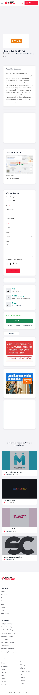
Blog (2, 604)
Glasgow (22, 668)
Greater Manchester (28, 54)
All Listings (4, 595)
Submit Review (13, 271)
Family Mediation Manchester (14, 472)
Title (7, 224)
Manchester (19, 54)
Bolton (7, 503)
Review (7, 241)
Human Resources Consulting (9, 633)
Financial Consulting (6, 627)
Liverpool (22, 680)
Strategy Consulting (6, 624)
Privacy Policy (5, 613)
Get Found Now (9, 500)
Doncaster (4, 685)
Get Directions (17, 296)
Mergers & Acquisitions (7, 649)
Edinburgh (23, 665)
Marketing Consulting (7, 630)
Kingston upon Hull (25, 671)
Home (3, 592)
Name (7, 206)
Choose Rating (10, 197)
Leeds (21, 674)
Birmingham (4, 666)
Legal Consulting (5, 645)
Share (12, 333)
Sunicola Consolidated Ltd (13, 557)
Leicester (22, 677)
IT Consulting (4, 639)
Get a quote (4, 598)
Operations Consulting (7, 636)
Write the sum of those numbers (14, 259)
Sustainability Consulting (7, 652)
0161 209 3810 (16, 305)
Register (3, 607)
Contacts (3, 601)
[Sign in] (22, 3)
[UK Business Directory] (19, 383)
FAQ (2, 610)
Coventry (3, 682)
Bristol (2, 675)
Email (7, 215)
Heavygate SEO (9, 529)
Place (7, 232)
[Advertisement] (19, 21)
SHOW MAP (19, 164)
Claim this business (19, 321)
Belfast (3, 663)
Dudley (22, 662)
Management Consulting (7, 642)
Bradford (3, 672)
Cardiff (3, 679)
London (22, 684)
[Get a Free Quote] (19, 351)
